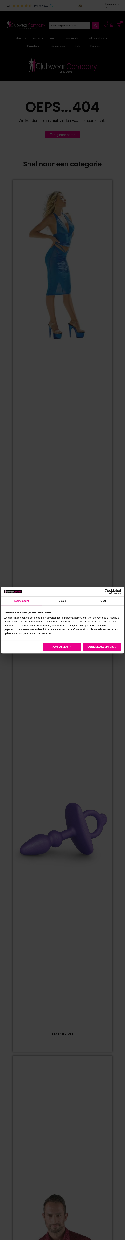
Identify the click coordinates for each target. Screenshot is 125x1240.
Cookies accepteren (101, 646)
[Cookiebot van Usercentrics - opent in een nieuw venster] (107, 591)
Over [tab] (103, 600)
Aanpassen (60, 646)
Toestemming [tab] (21, 600)
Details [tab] (63, 600)
